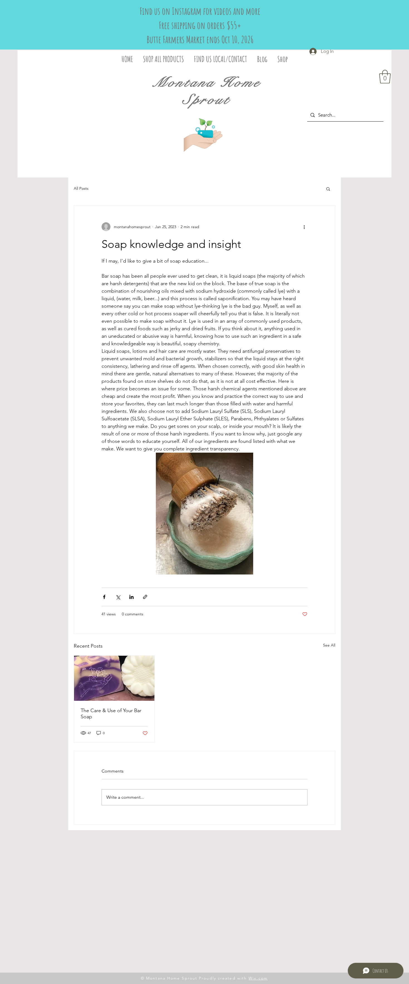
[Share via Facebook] (104, 597)
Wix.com (258, 978)
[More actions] (304, 226)
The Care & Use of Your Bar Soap (111, 713)
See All (329, 645)
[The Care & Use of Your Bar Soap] (114, 678)
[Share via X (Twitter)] (117, 597)
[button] (385, 76)
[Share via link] (145, 597)
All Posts (81, 188)
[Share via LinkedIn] (131, 597)
